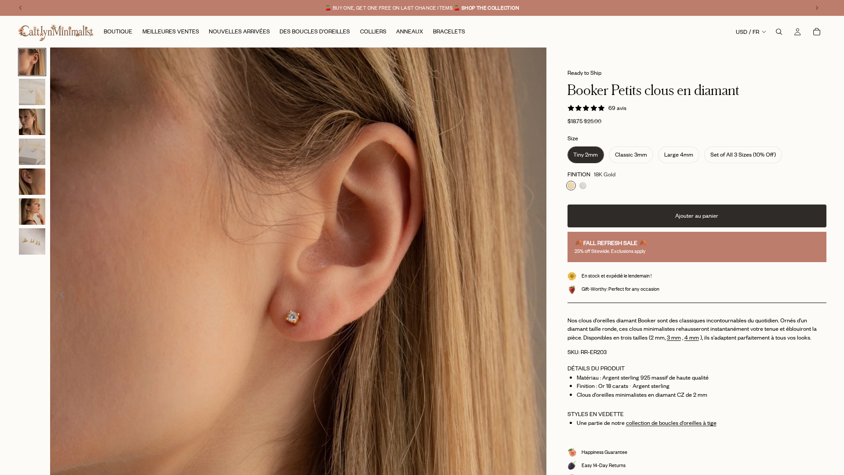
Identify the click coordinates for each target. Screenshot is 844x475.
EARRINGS (422, 294)
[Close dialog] (498, 128)
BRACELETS (422, 316)
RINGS (422, 272)
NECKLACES (422, 338)
